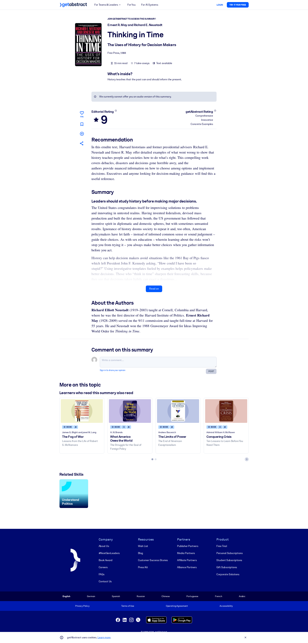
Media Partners (186, 553)
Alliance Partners (187, 567)
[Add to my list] (82, 133)
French (218, 596)
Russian (141, 596)
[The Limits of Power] (178, 411)
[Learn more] (115, 110)
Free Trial (221, 546)
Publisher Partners (187, 546)
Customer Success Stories (153, 560)
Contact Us (105, 581)
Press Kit (143, 567)
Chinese (166, 596)
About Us (104, 546)
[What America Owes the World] (130, 411)
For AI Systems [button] (149, 4)
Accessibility (226, 606)
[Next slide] (247, 459)
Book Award (105, 560)
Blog (140, 553)
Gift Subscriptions (226, 567)
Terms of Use (127, 606)
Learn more (104, 637)
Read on (154, 288)
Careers (103, 567)
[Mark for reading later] (82, 124)
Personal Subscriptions (229, 553)
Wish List (143, 546)
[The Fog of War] (82, 411)
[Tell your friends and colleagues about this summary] (82, 143)
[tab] (152, 459)
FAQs (101, 574)
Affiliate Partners (187, 560)
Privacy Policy (82, 606)
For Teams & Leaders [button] (106, 4)
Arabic (242, 596)
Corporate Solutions (227, 574)
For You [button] (131, 4)
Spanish (116, 596)
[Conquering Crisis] (226, 411)
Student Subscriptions (229, 560)
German (91, 596)
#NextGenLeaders (109, 553)
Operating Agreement (177, 606)
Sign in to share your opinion (112, 370)
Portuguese (192, 596)
